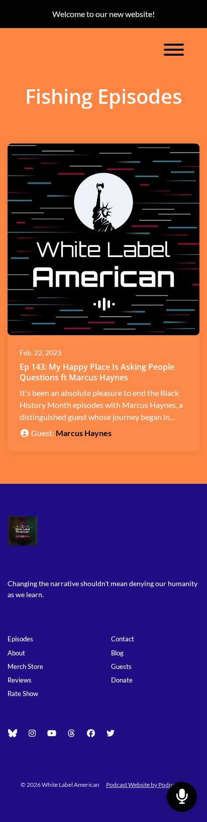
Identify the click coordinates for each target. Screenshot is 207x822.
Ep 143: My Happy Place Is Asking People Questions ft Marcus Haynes (97, 372)
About (16, 653)
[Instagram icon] (32, 733)
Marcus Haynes (84, 433)
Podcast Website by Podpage (143, 784)
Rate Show (23, 694)
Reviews (20, 680)
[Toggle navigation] (173, 51)
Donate (122, 680)
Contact (122, 639)
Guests (121, 666)
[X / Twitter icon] (111, 733)
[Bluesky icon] (13, 733)
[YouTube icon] (52, 733)
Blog (117, 653)
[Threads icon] (71, 733)
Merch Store (25, 666)
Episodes (20, 639)
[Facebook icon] (91, 733)
